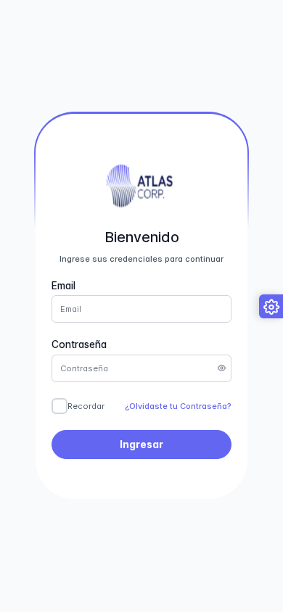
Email (63, 285)
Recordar (85, 406)
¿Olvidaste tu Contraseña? (178, 406)
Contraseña (79, 344)
